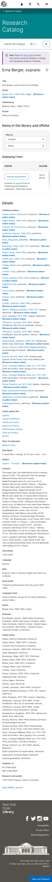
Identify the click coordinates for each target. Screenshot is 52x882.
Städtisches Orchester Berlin (15, 397)
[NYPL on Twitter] (33, 819)
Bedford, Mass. (9, 445)
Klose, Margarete (10, 239)
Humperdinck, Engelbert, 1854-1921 (18, 341)
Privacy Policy (42, 830)
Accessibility (43, 825)
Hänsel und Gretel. (10, 422)
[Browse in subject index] (34, 463)
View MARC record (12, 787)
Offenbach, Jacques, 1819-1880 (17, 322)
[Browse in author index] (14, 236)
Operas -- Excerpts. (11, 463)
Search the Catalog (14, 44)
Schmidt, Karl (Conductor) (14, 227)
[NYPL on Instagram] (40, 819)
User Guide (29, 55)
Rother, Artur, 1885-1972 (13, 259)
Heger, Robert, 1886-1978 (14, 220)
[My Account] (22, 4)
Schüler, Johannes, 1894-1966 (16, 303)
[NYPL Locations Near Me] (30, 4)
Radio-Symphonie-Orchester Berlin (18, 390)
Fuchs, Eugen (8, 290)
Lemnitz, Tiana (9, 271)
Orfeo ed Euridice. (10, 432)
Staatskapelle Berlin (11, 403)
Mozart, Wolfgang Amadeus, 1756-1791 (20, 309)
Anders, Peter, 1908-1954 (14, 252)
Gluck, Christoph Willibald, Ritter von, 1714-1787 (24, 366)
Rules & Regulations (40, 835)
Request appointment (16, 176)
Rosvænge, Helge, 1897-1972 (15, 246)
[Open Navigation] (47, 4)
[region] (26, 177)
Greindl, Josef (8, 297)
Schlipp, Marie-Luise (11, 265)
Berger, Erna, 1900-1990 (13, 94)
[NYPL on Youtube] (46, 819)
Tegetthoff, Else (9, 284)
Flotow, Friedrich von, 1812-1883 (17, 384)
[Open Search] (38, 4)
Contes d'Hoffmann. (11, 419)
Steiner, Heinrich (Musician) (14, 214)
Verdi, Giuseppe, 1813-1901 (14, 316)
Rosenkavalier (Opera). (12, 429)
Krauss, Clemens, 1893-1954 (15, 278)
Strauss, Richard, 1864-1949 (15, 347)
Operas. (5, 415)
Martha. (5, 436)
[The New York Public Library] (4, 4)
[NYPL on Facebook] (27, 819)
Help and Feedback (41, 879)
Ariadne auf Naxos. (11, 425)
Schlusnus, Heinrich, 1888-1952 (16, 233)
